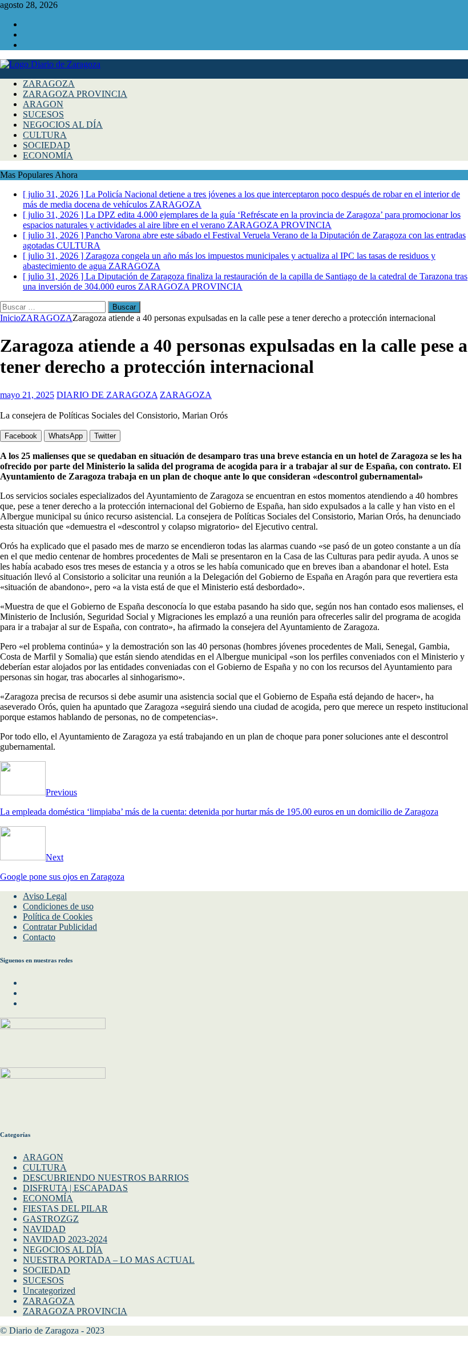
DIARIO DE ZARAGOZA (107, 395)
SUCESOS (43, 114)
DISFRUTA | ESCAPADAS (75, 1188)
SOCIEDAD (46, 145)
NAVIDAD (44, 1229)
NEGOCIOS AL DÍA (63, 124)
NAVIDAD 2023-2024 (65, 1239)
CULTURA (45, 135)
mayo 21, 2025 (27, 395)
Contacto (39, 937)
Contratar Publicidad (60, 927)
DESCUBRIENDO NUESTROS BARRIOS (106, 1178)
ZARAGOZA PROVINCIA (75, 94)
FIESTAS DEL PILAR (65, 1208)
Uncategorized (49, 1290)
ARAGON (43, 104)
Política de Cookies (57, 916)
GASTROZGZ (51, 1219)
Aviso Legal (45, 896)
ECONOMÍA (48, 155)
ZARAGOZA (49, 83)
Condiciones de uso (58, 906)
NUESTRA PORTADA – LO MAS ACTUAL (109, 1260)
